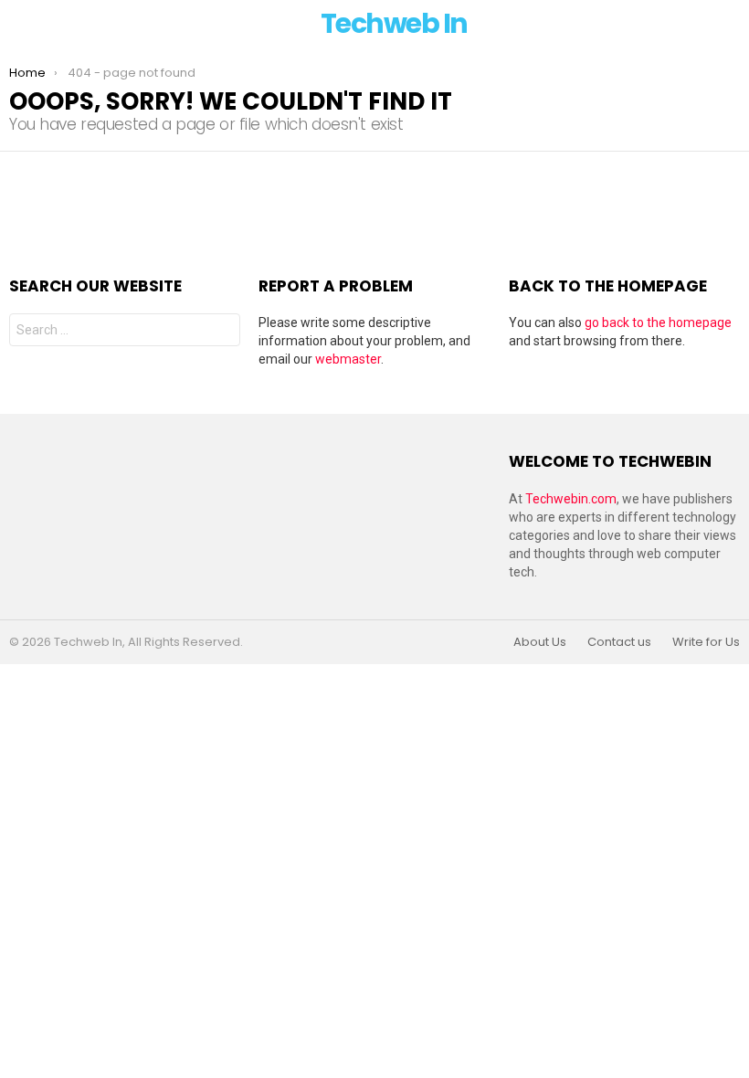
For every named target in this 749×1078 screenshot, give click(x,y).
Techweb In (394, 23)
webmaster (348, 359)
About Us (539, 642)
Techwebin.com (571, 498)
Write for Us (706, 642)
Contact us (619, 642)
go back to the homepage (658, 322)
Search (222, 332)
